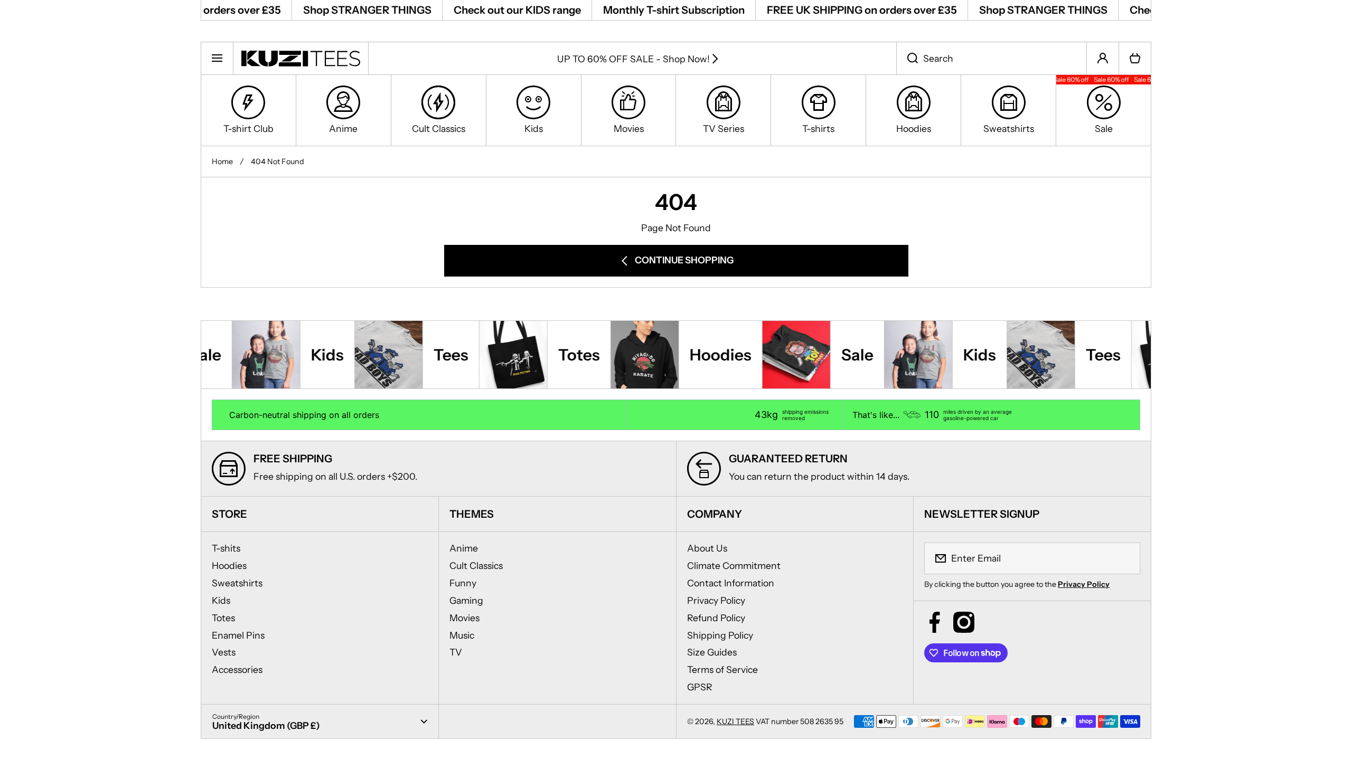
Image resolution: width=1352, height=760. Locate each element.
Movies (464, 617)
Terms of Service (722, 669)
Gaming (466, 600)
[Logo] (300, 58)
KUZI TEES (735, 721)
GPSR (699, 686)
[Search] (907, 58)
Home (222, 161)
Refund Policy (716, 617)
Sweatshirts (237, 582)
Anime (463, 548)
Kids (221, 600)
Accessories (237, 669)
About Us (707, 548)
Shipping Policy (720, 635)
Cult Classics (476, 565)
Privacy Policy (716, 600)
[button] (1135, 58)
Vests (224, 652)
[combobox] (991, 58)
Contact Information (730, 582)
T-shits (226, 548)
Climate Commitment (734, 565)
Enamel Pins (238, 635)
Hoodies (229, 565)
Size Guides (712, 652)
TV (455, 652)
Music (461, 635)
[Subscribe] (1125, 558)
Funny (462, 582)
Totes (223, 617)
